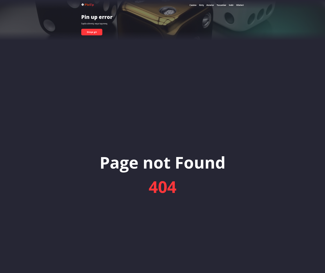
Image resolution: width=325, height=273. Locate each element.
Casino (193, 5)
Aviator (210, 5)
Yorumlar (221, 5)
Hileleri (240, 5)
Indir (231, 5)
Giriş (201, 5)
